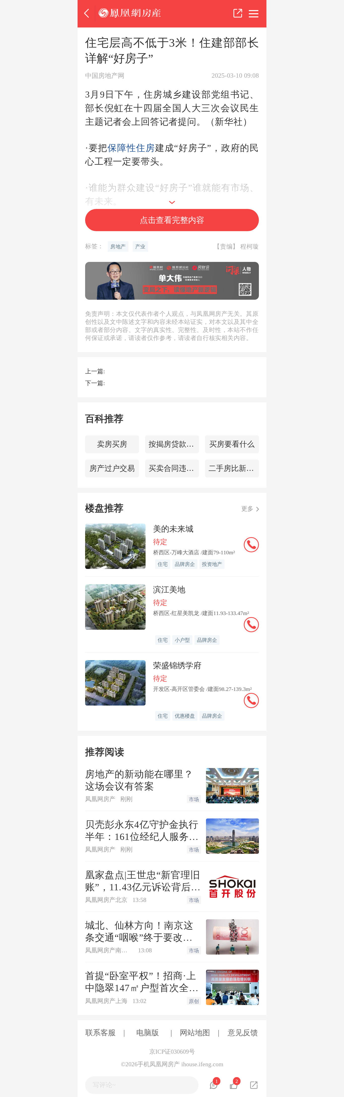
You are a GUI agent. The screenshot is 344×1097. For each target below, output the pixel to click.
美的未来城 (173, 528)
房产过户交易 (112, 468)
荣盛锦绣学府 (177, 665)
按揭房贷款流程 (174, 444)
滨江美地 (169, 589)
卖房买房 (112, 444)
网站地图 (195, 1032)
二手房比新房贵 (234, 468)
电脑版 (147, 1032)
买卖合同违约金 (174, 468)
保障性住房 (131, 148)
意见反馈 (243, 1032)
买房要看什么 (232, 444)
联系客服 (100, 1032)
